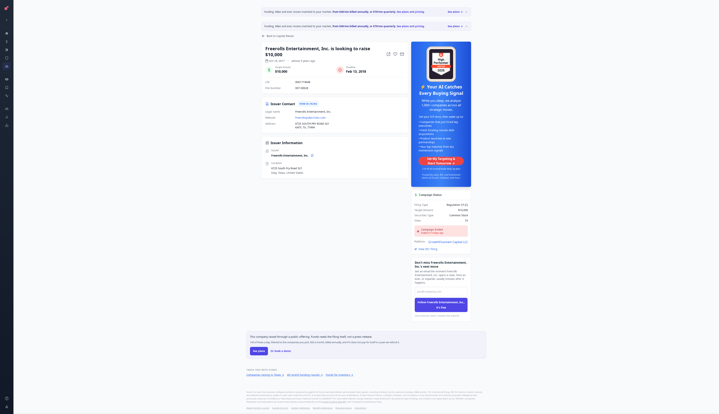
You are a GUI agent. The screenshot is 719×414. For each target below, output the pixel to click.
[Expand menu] (7, 19)
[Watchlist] (7, 79)
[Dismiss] (466, 12)
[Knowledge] (7, 398)
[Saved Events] (7, 87)
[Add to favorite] (395, 54)
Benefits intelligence (323, 408)
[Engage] (7, 109)
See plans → (455, 11)
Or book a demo (281, 351)
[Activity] (7, 96)
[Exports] (7, 125)
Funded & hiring (280, 408)
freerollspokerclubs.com (310, 117)
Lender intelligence (300, 408)
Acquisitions (360, 408)
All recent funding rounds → (305, 375)
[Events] (7, 42)
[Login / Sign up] (7, 407)
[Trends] (7, 117)
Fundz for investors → (339, 375)
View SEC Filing (427, 249)
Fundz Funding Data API (334, 401)
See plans (259, 351)
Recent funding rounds (257, 408)
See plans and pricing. (411, 11)
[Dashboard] (7, 33)
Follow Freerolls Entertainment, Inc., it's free (441, 304)
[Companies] (7, 50)
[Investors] (7, 66)
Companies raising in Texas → (265, 375)
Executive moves (344, 408)
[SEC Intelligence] (7, 58)
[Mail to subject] (402, 54)
